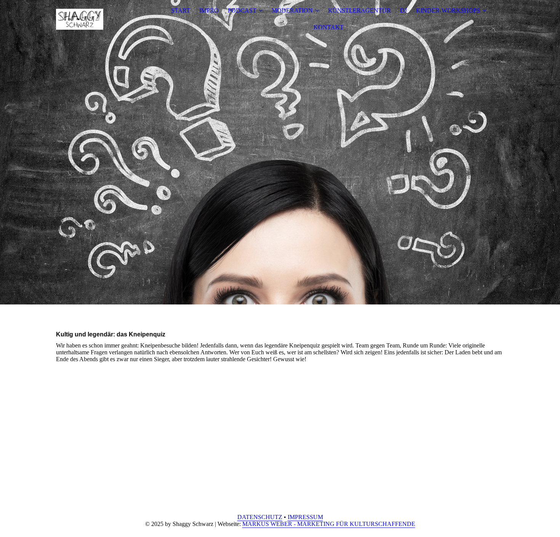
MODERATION (292, 10)
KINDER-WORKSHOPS (448, 10)
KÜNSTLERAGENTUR (359, 10)
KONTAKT (329, 27)
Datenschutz (259, 517)
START (180, 10)
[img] (103, 19)
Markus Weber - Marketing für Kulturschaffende (328, 524)
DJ (403, 10)
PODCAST (242, 10)
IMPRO (209, 10)
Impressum (305, 517)
